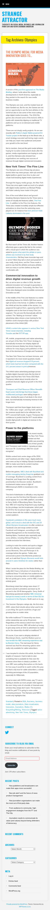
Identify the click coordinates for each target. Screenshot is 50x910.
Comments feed (15, 886)
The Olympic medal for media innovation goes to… (24, 54)
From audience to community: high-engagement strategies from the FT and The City (21, 810)
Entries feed (13, 881)
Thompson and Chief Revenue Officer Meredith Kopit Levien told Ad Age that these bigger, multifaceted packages (24, 391)
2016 (24, 701)
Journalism (19, 707)
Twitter (7, 732)
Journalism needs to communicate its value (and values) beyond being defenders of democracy (23, 820)
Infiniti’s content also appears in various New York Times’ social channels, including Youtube (25, 330)
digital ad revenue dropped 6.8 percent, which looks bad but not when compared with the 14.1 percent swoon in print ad (24, 363)
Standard (9, 701)
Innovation (10, 707)
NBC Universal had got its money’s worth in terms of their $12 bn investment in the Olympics (25, 596)
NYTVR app (23, 333)
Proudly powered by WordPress (16, 904)
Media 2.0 (28, 707)
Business (30, 701)
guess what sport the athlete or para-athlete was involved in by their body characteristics (23, 254)
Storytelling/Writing (13, 710)
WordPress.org (14, 891)
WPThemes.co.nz (25, 907)
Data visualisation (32, 704)
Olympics (33, 712)
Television (26, 710)
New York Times (22, 712)
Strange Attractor (14, 17)
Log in (11, 876)
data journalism (18, 704)
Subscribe (11, 765)
